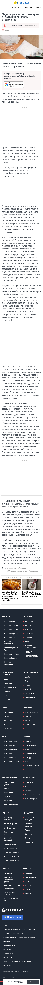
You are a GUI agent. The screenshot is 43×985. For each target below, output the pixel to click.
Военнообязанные (32, 795)
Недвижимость (10, 687)
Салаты (28, 889)
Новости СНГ (9, 753)
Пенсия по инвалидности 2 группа (10, 879)
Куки (20, 982)
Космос (7, 716)
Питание (28, 716)
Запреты (28, 834)
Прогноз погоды (31, 656)
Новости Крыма (10, 658)
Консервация (30, 877)
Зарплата (29, 622)
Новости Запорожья (8, 643)
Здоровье (27, 707)
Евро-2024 (29, 693)
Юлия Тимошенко (11, 852)
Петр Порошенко (11, 848)
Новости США (10, 745)
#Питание (22, 568)
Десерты (28, 885)
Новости (6, 616)
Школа (27, 642)
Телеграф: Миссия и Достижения (17, 961)
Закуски (28, 894)
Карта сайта (8, 957)
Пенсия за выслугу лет (12, 899)
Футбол (28, 677)
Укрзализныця (10, 699)
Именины (29, 842)
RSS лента (7, 966)
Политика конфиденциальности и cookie (20, 929)
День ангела (30, 838)
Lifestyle (26, 736)
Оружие (7, 797)
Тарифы (7, 691)
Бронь (27, 786)
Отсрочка (29, 791)
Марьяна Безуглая (11, 856)
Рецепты (27, 868)
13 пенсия (8, 873)
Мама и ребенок (31, 712)
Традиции (29, 830)
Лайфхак (28, 762)
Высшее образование (30, 647)
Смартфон (8, 728)
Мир (4, 736)
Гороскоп (28, 741)
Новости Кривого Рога (11, 649)
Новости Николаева (8, 663)
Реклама (6, 941)
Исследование (31, 728)
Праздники (28, 813)
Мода (27, 749)
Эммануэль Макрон (8, 833)
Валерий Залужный (8, 839)
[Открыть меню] (3, 3)
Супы (27, 881)
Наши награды (9, 945)
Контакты (7, 949)
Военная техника (11, 805)
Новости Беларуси (11, 762)
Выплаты (29, 630)
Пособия (28, 652)
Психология (30, 724)
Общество (27, 616)
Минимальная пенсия (9, 893)
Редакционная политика (13, 933)
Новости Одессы (11, 634)
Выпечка (28, 873)
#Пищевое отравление (17, 571)
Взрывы (7, 789)
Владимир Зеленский (8, 819)
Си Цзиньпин (9, 828)
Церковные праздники (29, 819)
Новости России (10, 749)
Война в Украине (9, 777)
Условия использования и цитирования (19, 937)
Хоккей (28, 689)
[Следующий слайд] (40, 8)
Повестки (29, 782)
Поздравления (31, 770)
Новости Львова (11, 638)
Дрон (6, 724)
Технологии (8, 712)
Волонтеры (8, 801)
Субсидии (29, 634)
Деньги (7, 679)
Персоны (6, 813)
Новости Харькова (11, 626)
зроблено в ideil (8, 977)
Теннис (28, 685)
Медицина (29, 638)
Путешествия (30, 753)
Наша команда (9, 953)
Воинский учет (31, 799)
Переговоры (9, 793)
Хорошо (33, 982)
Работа (28, 626)
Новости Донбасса (11, 654)
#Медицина (33, 571)
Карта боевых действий (9, 783)
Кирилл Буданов (10, 844)
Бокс (27, 681)
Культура (28, 758)
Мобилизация (29, 777)
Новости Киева (10, 622)
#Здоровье (11, 568)
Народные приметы (29, 825)
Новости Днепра (11, 630)
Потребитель (30, 745)
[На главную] (21, 3)
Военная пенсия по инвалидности (12, 887)
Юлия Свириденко (11, 860)
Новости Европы (11, 741)
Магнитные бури (32, 766)
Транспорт (8, 683)
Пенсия (5, 868)
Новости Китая (10, 758)
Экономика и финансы (8, 673)
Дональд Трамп (10, 824)
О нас (5, 925)
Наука (4, 707)
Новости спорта (30, 672)
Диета (27, 720)
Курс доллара (9, 695)
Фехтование (30, 697)
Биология (8, 720)
